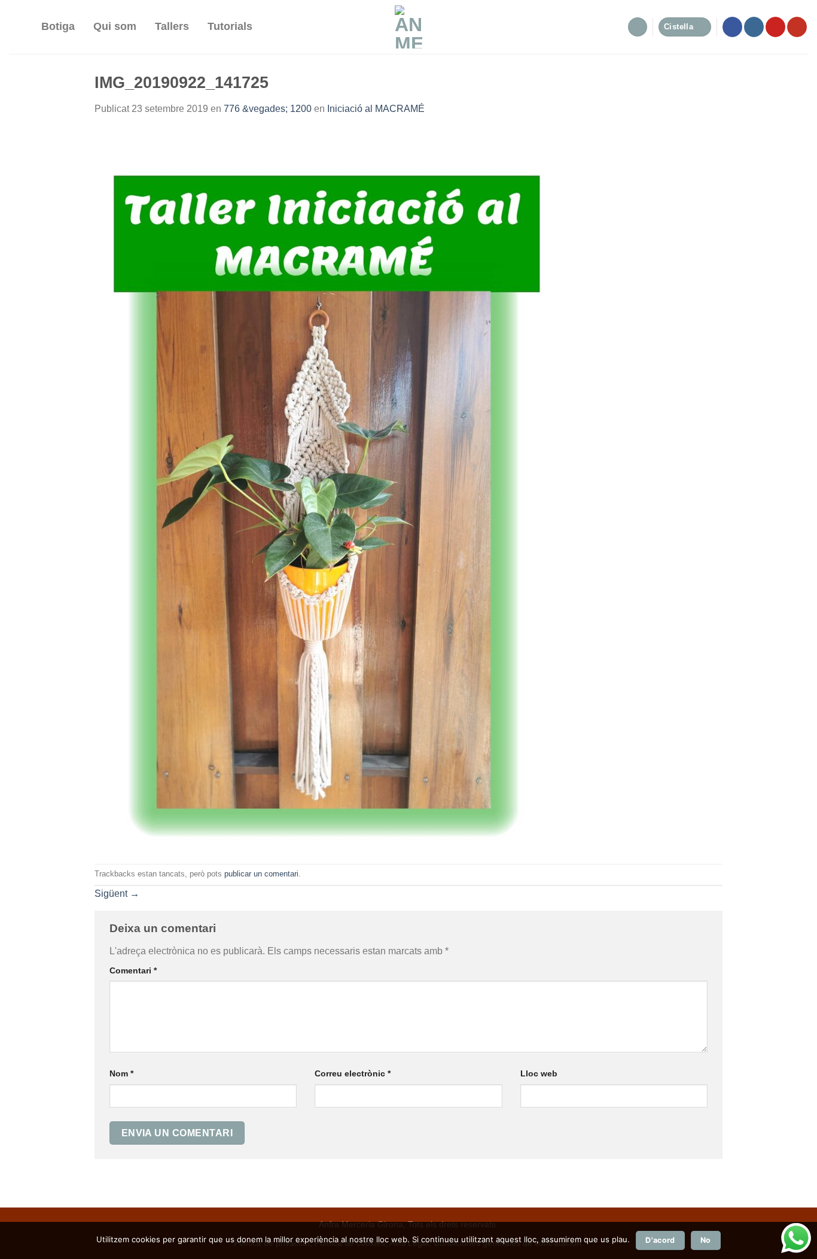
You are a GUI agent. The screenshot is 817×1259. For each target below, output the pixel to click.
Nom (121, 1073)
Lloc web (538, 1073)
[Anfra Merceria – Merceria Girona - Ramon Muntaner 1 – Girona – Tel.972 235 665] (408, 27)
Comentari (133, 970)
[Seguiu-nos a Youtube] (797, 27)
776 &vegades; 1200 (268, 109)
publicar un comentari (261, 873)
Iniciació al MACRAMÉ (376, 109)
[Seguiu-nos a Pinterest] (775, 27)
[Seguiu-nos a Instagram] (754, 27)
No (705, 1240)
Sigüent (116, 893)
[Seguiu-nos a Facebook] (732, 27)
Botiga (58, 26)
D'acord (660, 1240)
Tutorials (230, 26)
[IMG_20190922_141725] (326, 489)
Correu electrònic (353, 1073)
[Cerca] (20, 27)
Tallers (172, 26)
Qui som (114, 26)
